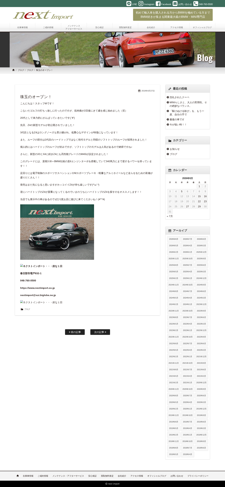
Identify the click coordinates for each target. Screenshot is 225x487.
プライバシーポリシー (197, 476)
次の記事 (99, 332)
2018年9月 (201, 441)
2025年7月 (187, 265)
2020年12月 (201, 382)
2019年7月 (187, 422)
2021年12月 (201, 356)
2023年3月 (201, 324)
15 (199, 196)
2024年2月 (173, 304)
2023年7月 (187, 317)
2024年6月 (201, 291)
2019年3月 (201, 428)
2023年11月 (174, 311)
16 (205, 196)
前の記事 (75, 332)
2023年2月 (173, 330)
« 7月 (170, 216)
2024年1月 (187, 304)
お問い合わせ (177, 476)
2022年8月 (173, 343)
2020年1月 (187, 409)
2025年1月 (187, 278)
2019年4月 (187, 428)
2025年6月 (201, 265)
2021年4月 (187, 376)
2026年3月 (201, 245)
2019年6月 (201, 422)
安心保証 (92, 476)
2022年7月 (187, 343)
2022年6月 (201, 343)
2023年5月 (173, 324)
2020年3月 (201, 402)
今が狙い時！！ (178, 124)
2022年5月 (173, 350)
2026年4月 (187, 245)
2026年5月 (173, 245)
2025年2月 (173, 278)
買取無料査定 (107, 476)
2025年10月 (187, 258)
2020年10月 (187, 389)
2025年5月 (173, 271)
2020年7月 (187, 395)
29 (199, 206)
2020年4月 (187, 402)
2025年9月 (201, 258)
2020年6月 (201, 395)
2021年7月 (187, 369)
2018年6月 (201, 448)
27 (187, 206)
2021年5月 (173, 376)
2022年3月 (201, 350)
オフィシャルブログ (156, 476)
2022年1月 (187, 356)
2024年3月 (201, 298)
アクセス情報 (136, 476)
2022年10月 (187, 337)
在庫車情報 (28, 476)
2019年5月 (173, 428)
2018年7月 (187, 448)
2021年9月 (201, 363)
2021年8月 (173, 369)
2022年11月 (174, 337)
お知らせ (175, 149)
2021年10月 (187, 363)
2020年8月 (173, 395)
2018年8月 (173, 448)
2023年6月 (201, 317)
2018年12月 (201, 435)
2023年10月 (187, 311)
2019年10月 (187, 415)
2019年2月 (173, 435)
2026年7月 (187, 239)
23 (205, 201)
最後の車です (177, 119)
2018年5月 (173, 454)
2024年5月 (173, 298)
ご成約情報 (43, 476)
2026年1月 (187, 252)
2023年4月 (187, 324)
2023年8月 (173, 317)
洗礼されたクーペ (179, 97)
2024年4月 (187, 298)
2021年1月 (187, 382)
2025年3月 (201, 271)
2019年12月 (201, 409)
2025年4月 (187, 271)
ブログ (21, 70)
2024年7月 (187, 291)
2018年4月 (187, 454)
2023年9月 (201, 311)
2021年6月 (201, 369)
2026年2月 (173, 252)
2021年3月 (201, 376)
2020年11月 (174, 389)
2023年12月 (201, 304)
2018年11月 (174, 441)
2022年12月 (201, 330)
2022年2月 (173, 356)
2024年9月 (201, 285)
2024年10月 (187, 285)
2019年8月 (173, 422)
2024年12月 (201, 278)
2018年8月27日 (148, 91)
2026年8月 (173, 239)
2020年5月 (173, 402)
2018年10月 (187, 441)
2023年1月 (187, 330)
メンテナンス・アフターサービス (68, 476)
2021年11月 (174, 363)
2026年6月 (201, 239)
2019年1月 (187, 435)
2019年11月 (174, 415)
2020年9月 (201, 389)
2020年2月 (173, 409)
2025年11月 (174, 258)
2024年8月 (173, 291)
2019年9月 (201, 415)
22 (199, 201)
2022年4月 (187, 350)
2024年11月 (174, 285)
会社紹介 (122, 476)
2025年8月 (173, 265)
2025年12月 (201, 252)
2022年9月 (201, 337)
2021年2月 (173, 382)
